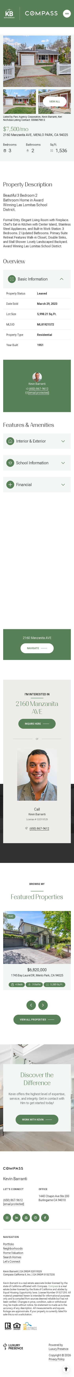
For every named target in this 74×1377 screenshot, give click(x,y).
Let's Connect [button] (11, 1261)
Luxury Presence (58, 1349)
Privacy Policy (57, 1359)
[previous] (31, 1005)
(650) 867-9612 (38, 388)
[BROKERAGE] (35, 1218)
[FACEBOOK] (45, 1218)
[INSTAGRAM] (7, 1218)
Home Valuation (13, 1252)
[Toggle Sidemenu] (67, 14)
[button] (37, 1120)
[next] (43, 1005)
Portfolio (8, 1244)
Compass (53, 1286)
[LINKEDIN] (17, 1218)
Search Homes (12, 1257)
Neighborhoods (12, 1248)
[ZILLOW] (26, 1218)
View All (54, 101)
